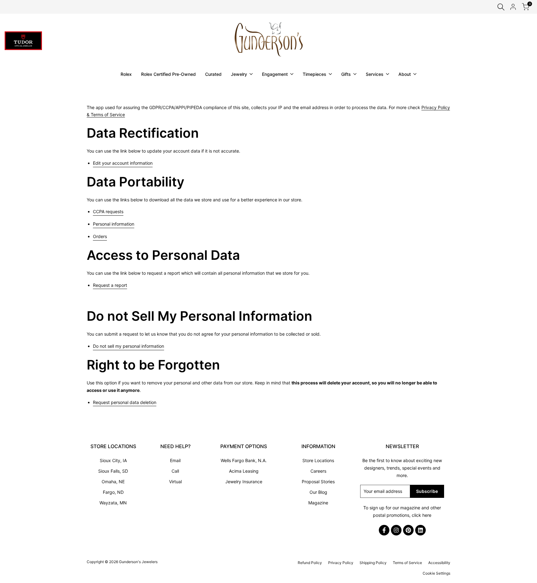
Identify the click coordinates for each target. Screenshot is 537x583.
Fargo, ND (113, 492)
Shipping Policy (373, 562)
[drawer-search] (501, 7)
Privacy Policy (340, 562)
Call (175, 471)
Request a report (110, 285)
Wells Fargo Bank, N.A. (244, 460)
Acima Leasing (244, 471)
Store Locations (318, 460)
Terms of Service (407, 562)
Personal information (113, 224)
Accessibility (439, 562)
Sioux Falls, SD (113, 471)
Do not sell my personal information (128, 346)
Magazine (318, 502)
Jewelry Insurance (243, 481)
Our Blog (318, 492)
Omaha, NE (113, 481)
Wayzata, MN (113, 502)
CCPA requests (108, 211)
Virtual (175, 481)
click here (421, 515)
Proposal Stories (318, 481)
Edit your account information (123, 163)
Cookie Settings (436, 573)
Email (175, 460)
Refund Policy (310, 562)
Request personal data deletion (124, 402)
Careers (318, 471)
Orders (100, 236)
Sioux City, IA (113, 460)
